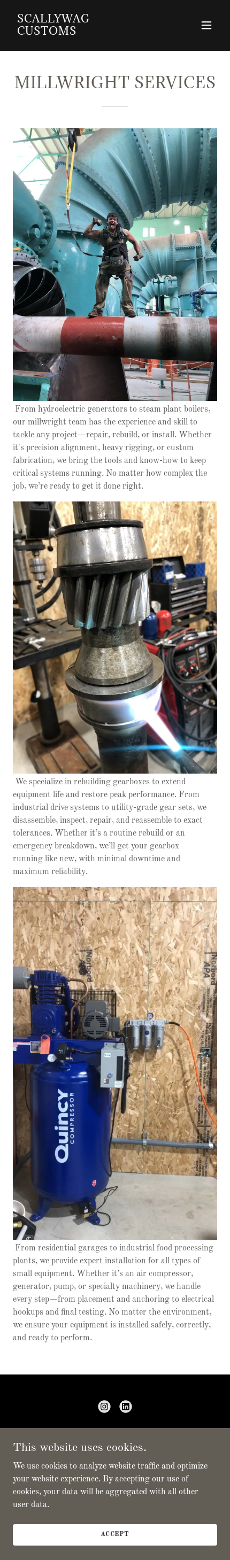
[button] (206, 25)
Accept (115, 1534)
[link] (84, 32)
